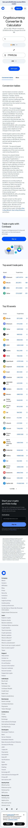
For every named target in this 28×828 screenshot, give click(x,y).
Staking (4, 716)
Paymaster (5, 752)
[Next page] (16, 489)
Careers (4, 583)
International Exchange (9, 721)
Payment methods (7, 668)
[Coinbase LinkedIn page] (6, 809)
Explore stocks (6, 620)
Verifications (6, 759)
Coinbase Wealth (7, 688)
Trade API (4, 749)
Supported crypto (7, 673)
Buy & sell (5, 681)
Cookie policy (6, 603)
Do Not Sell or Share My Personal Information (12, 609)
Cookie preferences (8, 605)
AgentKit (4, 764)
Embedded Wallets (7, 739)
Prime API (5, 777)
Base (3, 734)
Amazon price (6, 805)
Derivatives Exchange (8, 724)
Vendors (4, 598)
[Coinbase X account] (1, 809)
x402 (3, 747)
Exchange (5, 719)
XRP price (5, 792)
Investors (4, 595)
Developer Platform (8, 732)
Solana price (5, 790)
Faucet (4, 769)
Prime (3, 714)
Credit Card (5, 691)
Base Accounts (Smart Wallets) (11, 742)
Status (4, 675)
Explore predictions (8, 696)
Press (3, 590)
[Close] (24, 815)
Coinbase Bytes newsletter (10, 625)
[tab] (7, 77)
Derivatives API (6, 779)
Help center (5, 655)
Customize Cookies (12, 819)
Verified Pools (6, 726)
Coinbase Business (7, 704)
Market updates (6, 635)
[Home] (3, 8)
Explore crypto (6, 618)
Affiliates (4, 585)
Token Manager (6, 709)
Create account (6, 660)
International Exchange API (10, 774)
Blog (3, 588)
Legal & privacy (6, 600)
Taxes (3, 650)
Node (3, 762)
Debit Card (5, 693)
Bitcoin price (5, 785)
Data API (4, 757)
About (3, 580)
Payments (5, 706)
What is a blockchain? (8, 643)
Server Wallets (6, 737)
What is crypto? (6, 640)
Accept (19, 824)
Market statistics (7, 623)
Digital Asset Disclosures (9, 612)
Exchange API (6, 772)
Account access (6, 670)
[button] (25, 8)
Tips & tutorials (6, 630)
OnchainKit (5, 754)
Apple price (5, 800)
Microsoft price (6, 803)
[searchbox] (14, 61)
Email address (5, 515)
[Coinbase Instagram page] (11, 809)
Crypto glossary (6, 633)
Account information (8, 665)
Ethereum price (6, 787)
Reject (8, 824)
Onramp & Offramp (7, 744)
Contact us (5, 658)
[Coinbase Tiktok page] (16, 809)
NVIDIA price (5, 798)
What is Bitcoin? (7, 638)
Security (4, 593)
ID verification (6, 663)
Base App (4, 683)
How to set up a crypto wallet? (11, 645)
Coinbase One (6, 686)
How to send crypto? (8, 648)
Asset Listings (6, 701)
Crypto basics (6, 628)
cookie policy (10, 814)
